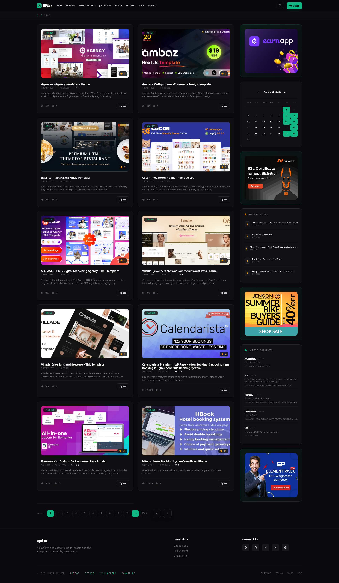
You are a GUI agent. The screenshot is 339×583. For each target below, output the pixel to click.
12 (263, 121)
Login (296, 5)
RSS (300, 573)
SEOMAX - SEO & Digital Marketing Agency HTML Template (80, 271)
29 (286, 133)
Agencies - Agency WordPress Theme (65, 84)
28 (279, 133)
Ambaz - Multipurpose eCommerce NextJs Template (176, 84)
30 (294, 133)
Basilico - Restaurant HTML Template (65, 178)
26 (263, 133)
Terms (279, 573)
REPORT (89, 573)
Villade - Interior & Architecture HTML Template (72, 364)
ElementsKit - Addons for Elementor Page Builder (73, 461)
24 (248, 133)
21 (279, 127)
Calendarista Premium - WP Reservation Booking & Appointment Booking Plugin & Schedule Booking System (185, 366)
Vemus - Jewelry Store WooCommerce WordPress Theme (179, 271)
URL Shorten (181, 555)
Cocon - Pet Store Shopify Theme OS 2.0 (168, 178)
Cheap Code (181, 545)
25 (256, 133)
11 (256, 121)
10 (127, 513)
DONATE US (128, 573)
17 (248, 127)
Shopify (131, 5)
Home (47, 15)
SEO (141, 5)
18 (256, 127)
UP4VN (47, 5)
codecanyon (148, 372)
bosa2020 (45, 465)
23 (294, 127)
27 (271, 133)
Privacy (266, 573)
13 (271, 121)
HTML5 (118, 5)
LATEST (74, 573)
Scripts (70, 5)
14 (279, 121)
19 (263, 127)
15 (286, 121)
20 (271, 127)
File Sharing (181, 550)
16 (294, 121)
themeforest (48, 88)
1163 (144, 513)
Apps (59, 5)
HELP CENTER (108, 573)
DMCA (290, 573)
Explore (123, 105)
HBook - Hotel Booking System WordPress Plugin (174, 461)
